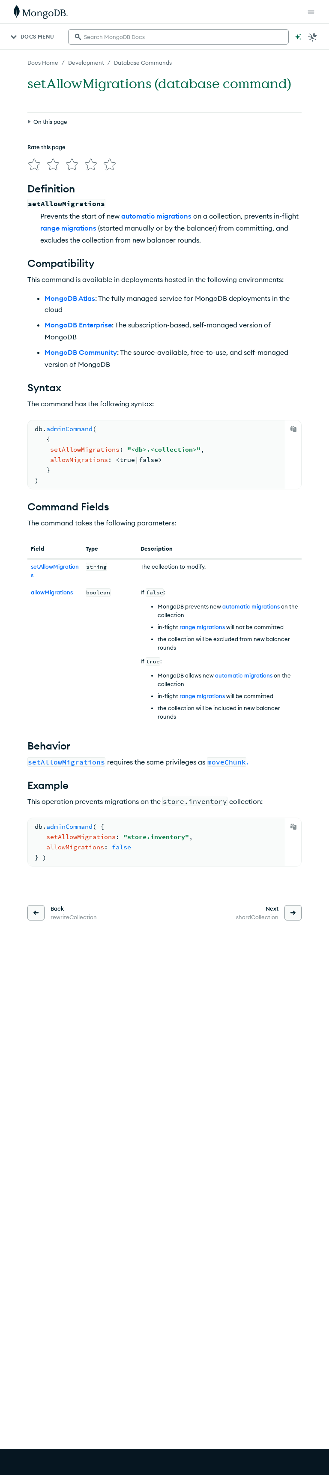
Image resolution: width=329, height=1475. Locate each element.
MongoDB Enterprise (78, 325)
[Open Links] (311, 12)
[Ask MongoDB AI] (298, 37)
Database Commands (143, 62)
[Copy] (293, 429)
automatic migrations (156, 216)
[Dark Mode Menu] (313, 37)
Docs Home (42, 62)
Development (86, 62)
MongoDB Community (81, 352)
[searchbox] (178, 37)
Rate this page (46, 147)
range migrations (68, 228)
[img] (34, 164)
